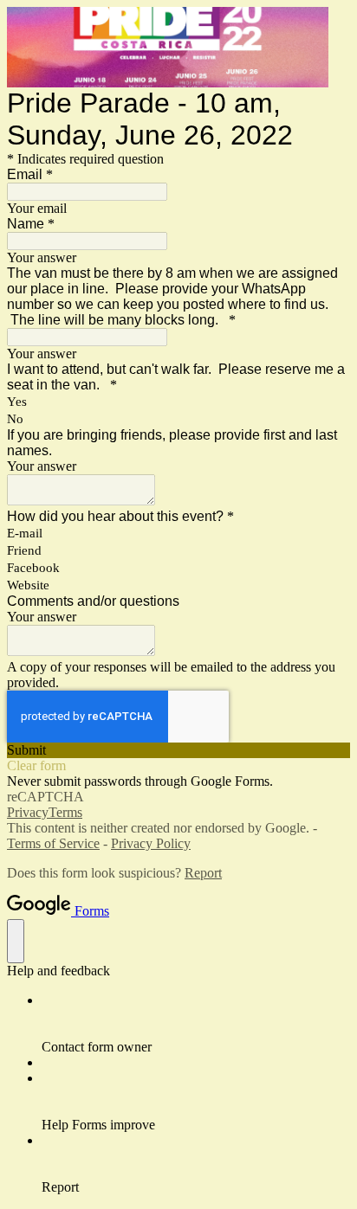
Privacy (28, 812)
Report (203, 872)
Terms (65, 812)
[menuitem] (196, 1024)
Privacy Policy (151, 843)
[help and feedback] (15, 941)
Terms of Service (53, 843)
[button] (178, 750)
